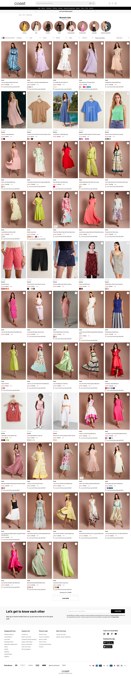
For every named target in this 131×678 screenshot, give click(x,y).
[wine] (58, 587)
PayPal (6, 649)
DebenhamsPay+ (8, 642)
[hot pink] (106, 438)
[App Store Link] (108, 644)
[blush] (54, 336)
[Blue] (80, 139)
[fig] (110, 488)
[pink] (112, 388)
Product (41, 647)
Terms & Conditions (44, 637)
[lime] (80, 187)
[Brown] (28, 139)
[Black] (32, 139)
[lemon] (58, 187)
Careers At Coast (61, 634)
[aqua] (38, 237)
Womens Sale (29, 15)
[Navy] (82, 289)
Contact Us (25, 634)
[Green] (106, 139)
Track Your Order (26, 647)
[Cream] (106, 289)
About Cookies (43, 639)
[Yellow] (6, 440)
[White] (84, 139)
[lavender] (4, 236)
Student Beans (8, 654)
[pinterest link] (108, 634)
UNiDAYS (6, 656)
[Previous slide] (36, 11)
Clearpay (6, 651)
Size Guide (7, 639)
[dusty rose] (30, 237)
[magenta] (4, 388)
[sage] (4, 187)
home (20, 15)
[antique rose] (2, 187)
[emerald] (90, 87)
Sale (24, 15)
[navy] (114, 388)
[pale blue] (56, 336)
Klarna (6, 647)
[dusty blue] (30, 87)
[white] (54, 87)
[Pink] (2, 139)
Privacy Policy (43, 634)
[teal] (110, 388)
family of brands (114, 615)
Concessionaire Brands (45, 644)
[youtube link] (116, 634)
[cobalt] (88, 87)
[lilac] (28, 87)
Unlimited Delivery (9, 634)
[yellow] (56, 87)
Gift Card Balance (26, 649)
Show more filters (100, 38)
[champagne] (82, 187)
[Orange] (82, 139)
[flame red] (84, 87)
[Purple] (88, 139)
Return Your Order (26, 637)
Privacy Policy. (115, 617)
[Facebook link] (112, 634)
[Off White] (34, 139)
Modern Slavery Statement (63, 637)
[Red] (108, 139)
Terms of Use (42, 642)
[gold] (4, 488)
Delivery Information (27, 642)
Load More (65, 598)
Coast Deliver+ (8, 637)
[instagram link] (104, 634)
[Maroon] (4, 139)
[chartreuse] (2, 388)
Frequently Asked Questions (29, 639)
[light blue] (86, 87)
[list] (65, 27)
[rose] (32, 87)
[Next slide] (95, 11)
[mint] (34, 237)
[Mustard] (56, 440)
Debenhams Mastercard (10, 644)
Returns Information (27, 644)
